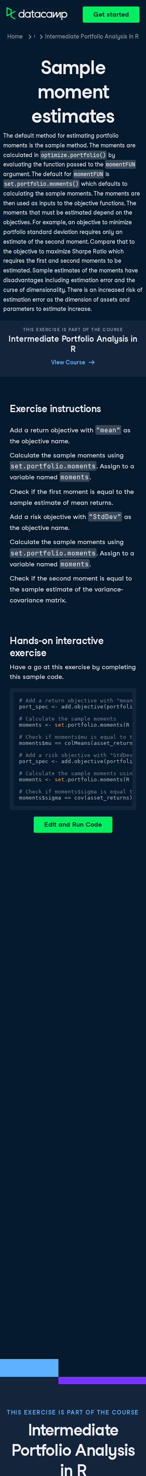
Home (15, 36)
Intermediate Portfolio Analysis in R (92, 36)
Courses (34, 36)
